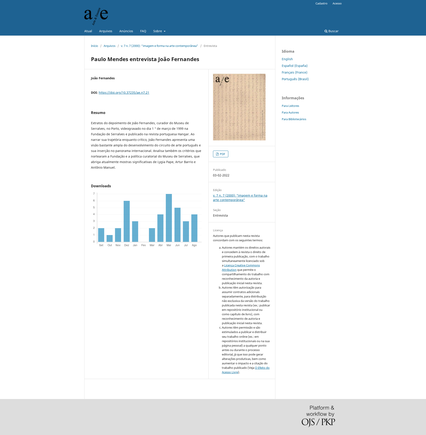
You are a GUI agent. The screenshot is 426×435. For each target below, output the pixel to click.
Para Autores (290, 112)
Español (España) (295, 66)
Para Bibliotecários (294, 119)
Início (94, 46)
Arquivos (105, 31)
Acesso (337, 3)
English (287, 59)
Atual (88, 31)
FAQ (143, 31)
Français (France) (294, 72)
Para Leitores (290, 106)
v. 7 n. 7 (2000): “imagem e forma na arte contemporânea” (159, 46)
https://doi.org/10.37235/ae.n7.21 (124, 92)
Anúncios (126, 31)
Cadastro (321, 3)
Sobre (158, 31)
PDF (222, 154)
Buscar (333, 31)
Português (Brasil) (295, 79)
